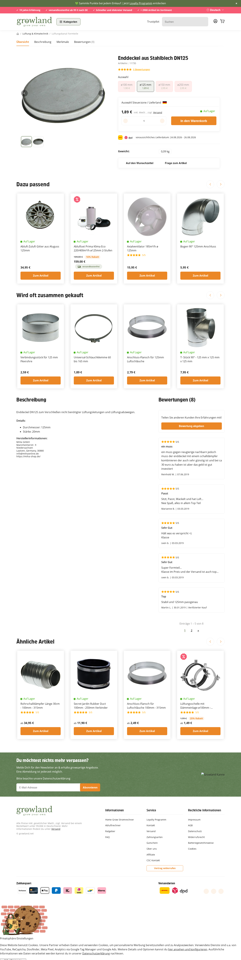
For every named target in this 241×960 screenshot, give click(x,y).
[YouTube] (213, 891)
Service (151, 810)
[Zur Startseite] (34, 22)
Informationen (114, 810)
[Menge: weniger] (125, 121)
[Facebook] (206, 891)
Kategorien (70, 22)
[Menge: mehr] (162, 121)
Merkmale (63, 42)
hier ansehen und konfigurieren (187, 949)
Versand (157, 112)
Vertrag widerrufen (165, 868)
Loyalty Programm (141, 3)
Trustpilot (153, 21)
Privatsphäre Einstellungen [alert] (16, 938)
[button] (26, 141)
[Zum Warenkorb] (222, 21)
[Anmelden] (215, 22)
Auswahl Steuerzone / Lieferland (141, 102)
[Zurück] (24, 93)
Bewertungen (84, 42)
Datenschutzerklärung (96, 953)
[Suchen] (204, 21)
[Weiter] (102, 93)
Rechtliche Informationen (204, 810)
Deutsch (215, 9)
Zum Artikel (40, 275)
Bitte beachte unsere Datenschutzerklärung (43, 778)
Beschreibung (42, 42)
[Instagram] (221, 891)
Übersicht (22, 42)
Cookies (192, 848)
